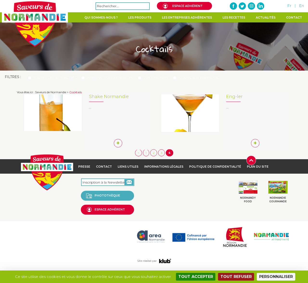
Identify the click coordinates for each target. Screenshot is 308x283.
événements (155, 78)
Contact (294, 17)
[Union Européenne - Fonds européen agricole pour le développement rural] (193, 236)
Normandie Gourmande (278, 199)
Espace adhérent (187, 6)
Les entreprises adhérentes (187, 17)
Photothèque (107, 195)
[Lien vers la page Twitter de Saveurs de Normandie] (242, 6)
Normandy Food (248, 199)
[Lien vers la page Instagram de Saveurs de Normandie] (251, 6)
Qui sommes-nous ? (101, 17)
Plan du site (258, 166)
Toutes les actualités (55, 78)
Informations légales (163, 166)
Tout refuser (236, 276)
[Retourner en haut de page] (251, 160)
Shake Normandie (109, 96)
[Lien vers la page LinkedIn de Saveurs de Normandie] (260, 6)
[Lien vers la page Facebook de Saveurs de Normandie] (233, 6)
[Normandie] (235, 236)
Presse (84, 166)
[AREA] (150, 236)
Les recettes (234, 17)
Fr (289, 5)
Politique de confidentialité (215, 166)
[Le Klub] (165, 261)
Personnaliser (276, 276)
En (301, 5)
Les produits (139, 17)
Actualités (266, 17)
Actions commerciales (110, 78)
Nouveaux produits (199, 78)
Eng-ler (234, 96)
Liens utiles (128, 166)
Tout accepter (195, 276)
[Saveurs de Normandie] (35, 24)
